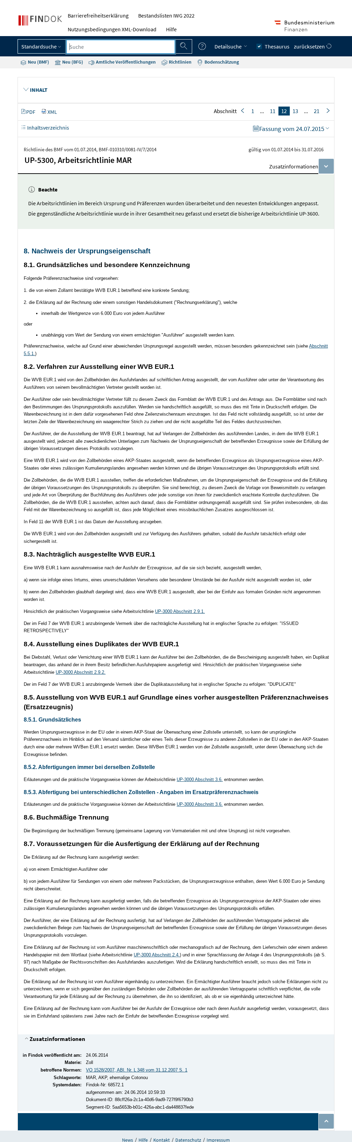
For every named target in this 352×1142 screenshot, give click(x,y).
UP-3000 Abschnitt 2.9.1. (180, 611)
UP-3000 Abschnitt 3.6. (200, 779)
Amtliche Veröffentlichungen (125, 62)
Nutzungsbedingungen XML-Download (112, 29)
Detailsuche (228, 46)
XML (52, 111)
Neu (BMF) (38, 62)
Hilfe (171, 29)
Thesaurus (277, 46)
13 (295, 111)
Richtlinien (179, 62)
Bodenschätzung (221, 62)
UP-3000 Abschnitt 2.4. (157, 954)
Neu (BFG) (72, 62)
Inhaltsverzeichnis (47, 127)
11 (272, 111)
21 (316, 111)
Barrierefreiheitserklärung (98, 15)
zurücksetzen (310, 46)
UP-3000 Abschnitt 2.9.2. (81, 672)
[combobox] (120, 47)
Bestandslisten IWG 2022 (166, 15)
